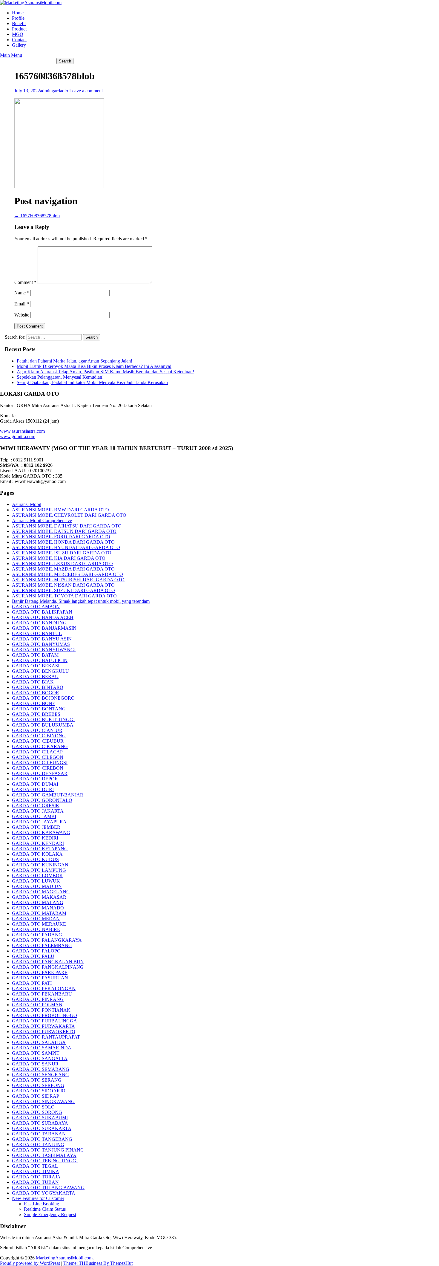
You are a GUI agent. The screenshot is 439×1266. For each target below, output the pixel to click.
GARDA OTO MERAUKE (39, 923)
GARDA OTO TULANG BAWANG (48, 1187)
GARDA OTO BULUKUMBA (42, 724)
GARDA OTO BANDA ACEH (42, 617)
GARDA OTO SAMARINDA (41, 1047)
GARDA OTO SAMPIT (35, 1053)
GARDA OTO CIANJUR (37, 730)
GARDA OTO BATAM (35, 655)
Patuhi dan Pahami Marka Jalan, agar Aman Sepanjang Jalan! (74, 360)
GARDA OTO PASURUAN (40, 977)
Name (21, 292)
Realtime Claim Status (45, 1209)
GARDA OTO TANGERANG (42, 1139)
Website (21, 314)
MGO (17, 34)
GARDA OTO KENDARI (38, 843)
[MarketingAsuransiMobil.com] (31, 2)
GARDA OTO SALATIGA (39, 1042)
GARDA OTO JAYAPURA (39, 821)
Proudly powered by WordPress (30, 1263)
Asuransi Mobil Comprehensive (42, 520)
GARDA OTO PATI (32, 983)
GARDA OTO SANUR (35, 1063)
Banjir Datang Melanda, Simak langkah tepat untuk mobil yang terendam (81, 601)
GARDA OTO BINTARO (37, 687)
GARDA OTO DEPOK (35, 778)
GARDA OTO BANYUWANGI (44, 649)
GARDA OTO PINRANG (38, 999)
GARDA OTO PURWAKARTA (43, 1026)
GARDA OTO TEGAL (35, 1166)
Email (21, 303)
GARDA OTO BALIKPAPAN (42, 611)
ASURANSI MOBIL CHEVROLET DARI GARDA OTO (69, 515)
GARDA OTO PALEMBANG (42, 945)
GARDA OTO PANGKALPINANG (48, 967)
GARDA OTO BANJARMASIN (44, 628)
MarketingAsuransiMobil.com (64, 1257)
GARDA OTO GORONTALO (42, 800)
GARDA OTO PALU (33, 956)
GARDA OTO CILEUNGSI (39, 762)
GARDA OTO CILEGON (37, 757)
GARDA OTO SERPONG (38, 1085)
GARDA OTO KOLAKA (37, 854)
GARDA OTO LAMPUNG (39, 870)
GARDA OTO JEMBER (36, 827)
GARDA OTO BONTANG (39, 708)
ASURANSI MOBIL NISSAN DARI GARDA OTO (63, 585)
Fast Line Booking (41, 1203)
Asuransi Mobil (26, 504)
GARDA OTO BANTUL (37, 633)
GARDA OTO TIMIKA (35, 1171)
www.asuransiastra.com (22, 431)
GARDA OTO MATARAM (39, 913)
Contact (19, 39)
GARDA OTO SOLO (33, 1106)
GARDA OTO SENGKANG (40, 1074)
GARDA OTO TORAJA (36, 1176)
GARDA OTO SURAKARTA (41, 1128)
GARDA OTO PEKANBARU (42, 993)
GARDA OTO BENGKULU (40, 671)
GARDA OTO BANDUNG (39, 622)
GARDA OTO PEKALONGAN (44, 988)
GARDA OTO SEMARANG (40, 1069)
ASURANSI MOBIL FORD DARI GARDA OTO (61, 536)
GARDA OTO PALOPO (36, 950)
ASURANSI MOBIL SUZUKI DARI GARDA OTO (63, 590)
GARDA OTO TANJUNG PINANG (48, 1149)
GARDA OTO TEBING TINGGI (45, 1160)
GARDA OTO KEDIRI (35, 837)
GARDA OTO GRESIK (35, 805)
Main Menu (11, 55)
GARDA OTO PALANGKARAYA (47, 940)
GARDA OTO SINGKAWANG (43, 1101)
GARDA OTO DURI (33, 789)
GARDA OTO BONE (33, 703)
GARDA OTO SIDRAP (35, 1096)
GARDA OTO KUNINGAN (40, 864)
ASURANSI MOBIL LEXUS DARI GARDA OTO (62, 563)
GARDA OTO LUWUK (36, 880)
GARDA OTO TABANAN (39, 1133)
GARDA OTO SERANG (37, 1079)
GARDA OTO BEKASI (35, 665)
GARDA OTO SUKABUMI (40, 1117)
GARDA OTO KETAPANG (40, 848)
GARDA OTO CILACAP (37, 751)
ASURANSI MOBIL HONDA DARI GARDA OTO (63, 542)
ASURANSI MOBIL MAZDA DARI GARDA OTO (63, 568)
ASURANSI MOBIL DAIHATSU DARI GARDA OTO (67, 525)
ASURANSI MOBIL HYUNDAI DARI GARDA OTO (66, 547)
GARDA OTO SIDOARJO (38, 1090)
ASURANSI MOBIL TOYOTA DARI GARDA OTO (64, 595)
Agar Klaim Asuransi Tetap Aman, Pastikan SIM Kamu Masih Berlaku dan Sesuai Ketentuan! (105, 371)
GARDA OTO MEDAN (36, 918)
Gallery (19, 45)
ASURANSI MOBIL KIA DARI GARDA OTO (58, 558)
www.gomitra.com (17, 436)
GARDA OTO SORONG (37, 1112)
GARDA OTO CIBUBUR (38, 741)
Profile (18, 18)
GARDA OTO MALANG (37, 902)
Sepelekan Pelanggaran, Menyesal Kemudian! (60, 377)
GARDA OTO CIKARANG (40, 746)
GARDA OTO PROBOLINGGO (44, 1015)
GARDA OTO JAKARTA (38, 811)
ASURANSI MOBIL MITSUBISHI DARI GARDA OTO (68, 579)
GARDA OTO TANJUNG (38, 1144)
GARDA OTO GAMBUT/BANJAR (47, 794)
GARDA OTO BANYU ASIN (42, 638)
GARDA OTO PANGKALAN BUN (48, 961)
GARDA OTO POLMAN (37, 1004)
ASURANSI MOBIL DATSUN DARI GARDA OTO (64, 531)
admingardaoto (54, 90)
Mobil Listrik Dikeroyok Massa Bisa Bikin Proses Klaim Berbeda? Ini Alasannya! (94, 366)
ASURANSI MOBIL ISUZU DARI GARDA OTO (61, 552)
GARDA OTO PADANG (37, 934)
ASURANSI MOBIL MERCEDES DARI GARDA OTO (67, 574)
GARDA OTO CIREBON (37, 767)
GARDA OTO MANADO (38, 907)
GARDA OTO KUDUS (35, 859)
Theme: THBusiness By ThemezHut (98, 1263)
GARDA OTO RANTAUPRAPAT (46, 1036)
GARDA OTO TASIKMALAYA (44, 1155)
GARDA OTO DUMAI (35, 784)
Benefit (19, 23)
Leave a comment (86, 90)
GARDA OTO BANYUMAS (41, 644)
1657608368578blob (37, 215)
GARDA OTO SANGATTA (39, 1058)
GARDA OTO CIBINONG (39, 735)
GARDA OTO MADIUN (37, 886)
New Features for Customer (38, 1198)
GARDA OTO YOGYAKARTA (43, 1192)
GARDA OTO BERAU (35, 676)
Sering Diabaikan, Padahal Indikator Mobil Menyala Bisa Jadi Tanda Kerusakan (92, 382)
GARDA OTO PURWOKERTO (43, 1031)
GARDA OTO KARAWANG (41, 832)
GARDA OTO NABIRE (36, 929)
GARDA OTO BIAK (33, 681)
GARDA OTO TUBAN (35, 1182)
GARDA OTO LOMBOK (37, 875)
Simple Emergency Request (50, 1214)
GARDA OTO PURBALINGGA (44, 1020)
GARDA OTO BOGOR (35, 692)
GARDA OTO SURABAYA (40, 1123)
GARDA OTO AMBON (36, 606)
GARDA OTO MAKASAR (39, 897)
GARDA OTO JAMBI (34, 816)
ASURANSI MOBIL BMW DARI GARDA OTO (60, 509)
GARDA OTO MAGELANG (41, 891)
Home (18, 12)
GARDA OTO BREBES (36, 714)
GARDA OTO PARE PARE (39, 972)
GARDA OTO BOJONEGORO (43, 698)
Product (19, 28)
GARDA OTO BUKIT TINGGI (43, 719)
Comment (25, 282)
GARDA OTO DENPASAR (39, 773)
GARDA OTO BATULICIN (39, 660)
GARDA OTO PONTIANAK (41, 1010)
